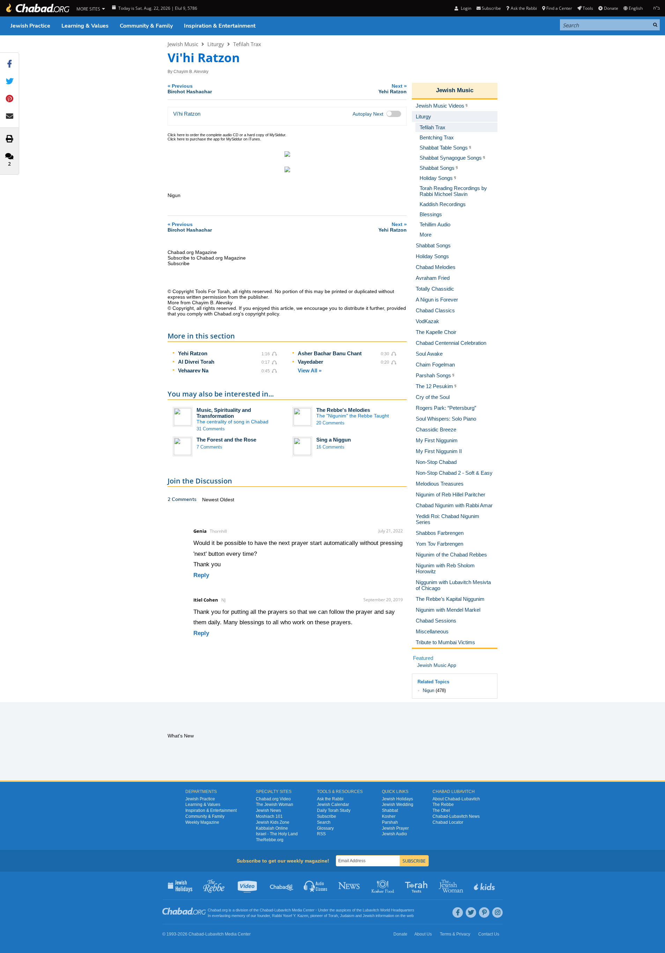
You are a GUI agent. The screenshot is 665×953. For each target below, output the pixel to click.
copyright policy (262, 314)
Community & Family (146, 26)
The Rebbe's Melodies (343, 410)
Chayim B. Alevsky (190, 71)
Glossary (325, 828)
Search (324, 822)
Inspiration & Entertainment (220, 26)
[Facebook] (457, 912)
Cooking (383, 885)
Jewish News (268, 810)
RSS (321, 833)
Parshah (390, 822)
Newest (211, 499)
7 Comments (209, 447)
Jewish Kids (485, 885)
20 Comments (330, 422)
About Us (423, 934)
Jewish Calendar (333, 804)
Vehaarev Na (193, 370)
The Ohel (441, 810)
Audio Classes (315, 885)
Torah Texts (417, 885)
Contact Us (488, 934)
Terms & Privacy (455, 934)
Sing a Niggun (333, 440)
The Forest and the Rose (226, 440)
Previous (190, 88)
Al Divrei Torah (196, 362)
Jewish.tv (248, 885)
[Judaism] (37, 8)
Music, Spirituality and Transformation (224, 413)
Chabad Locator (448, 822)
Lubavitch (282, 910)
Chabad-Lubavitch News (456, 816)
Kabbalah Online (272, 828)
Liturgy (215, 44)
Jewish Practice (30, 26)
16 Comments (330, 447)
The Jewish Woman (274, 804)
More (425, 235)
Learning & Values (85, 26)
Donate (611, 8)
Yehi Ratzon (192, 353)
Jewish (369, 916)
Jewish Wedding (397, 804)
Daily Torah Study (333, 810)
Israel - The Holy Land (277, 833)
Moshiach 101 (269, 816)
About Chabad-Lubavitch (456, 798)
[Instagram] (497, 912)
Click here (176, 135)
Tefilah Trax (247, 44)
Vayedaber (310, 362)
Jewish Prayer (395, 828)
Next (392, 88)
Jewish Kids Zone (272, 822)
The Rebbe (443, 804)
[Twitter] (471, 912)
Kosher (389, 816)
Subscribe (326, 816)
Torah (333, 916)
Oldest (227, 499)
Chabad (266, 910)
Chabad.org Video (273, 798)
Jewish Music (183, 44)
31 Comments (211, 428)
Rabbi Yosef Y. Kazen (290, 916)
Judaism (347, 916)
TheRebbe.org (269, 839)
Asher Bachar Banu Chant (330, 353)
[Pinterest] (484, 912)
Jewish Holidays (397, 798)
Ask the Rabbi (524, 8)
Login (465, 8)
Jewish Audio (394, 833)
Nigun (428, 690)
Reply (201, 575)
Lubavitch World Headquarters (388, 910)
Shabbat (390, 810)
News (349, 885)
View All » (310, 370)
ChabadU (282, 885)
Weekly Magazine (202, 822)
